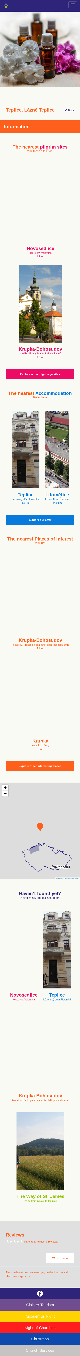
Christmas (40, 1339)
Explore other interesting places (40, 765)
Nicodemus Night (40, 1316)
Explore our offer (40, 519)
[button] (40, 827)
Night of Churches (40, 1328)
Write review (60, 1258)
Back (70, 110)
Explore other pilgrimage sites (40, 374)
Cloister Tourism (40, 1305)
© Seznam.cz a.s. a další (71, 878)
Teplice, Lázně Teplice (30, 110)
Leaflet (59, 878)
